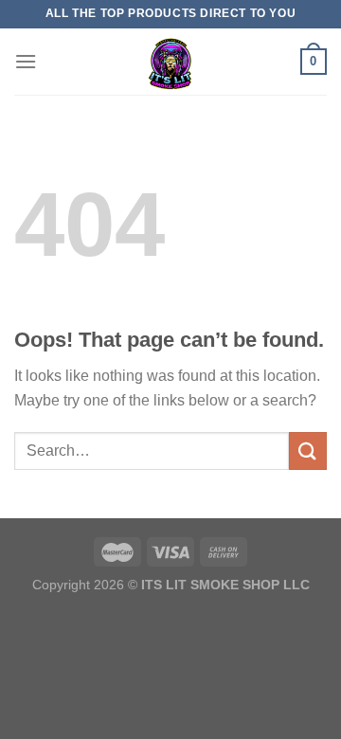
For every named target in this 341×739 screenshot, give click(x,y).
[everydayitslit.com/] (170, 61)
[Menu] (25, 61)
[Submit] (308, 450)
